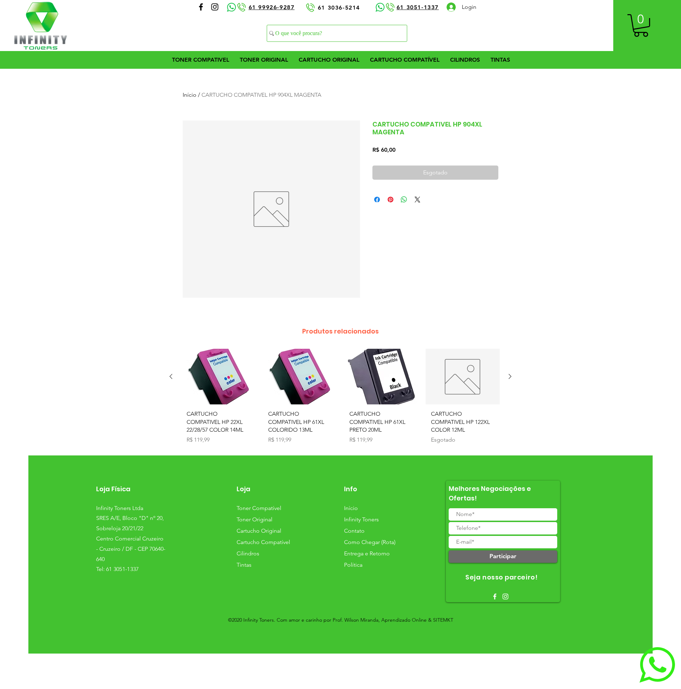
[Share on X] (417, 199)
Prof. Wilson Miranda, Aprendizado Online (380, 620)
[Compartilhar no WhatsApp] (404, 199)
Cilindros (248, 553)
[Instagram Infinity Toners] (215, 7)
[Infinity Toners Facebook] (495, 596)
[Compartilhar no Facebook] (377, 199)
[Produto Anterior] (171, 376)
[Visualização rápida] (218, 376)
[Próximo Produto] (510, 376)
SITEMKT (443, 620)
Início (189, 94)
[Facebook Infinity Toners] (201, 7)
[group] (340, 398)
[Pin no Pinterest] (390, 199)
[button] (640, 25)
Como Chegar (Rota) (369, 542)
